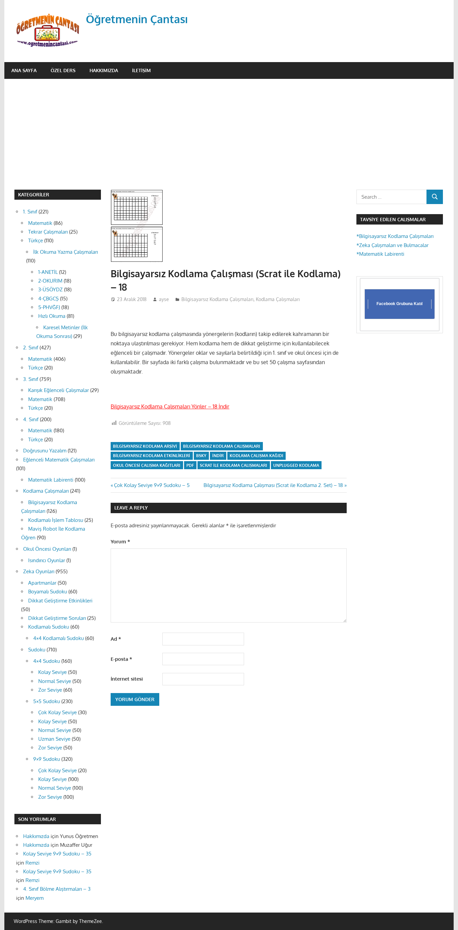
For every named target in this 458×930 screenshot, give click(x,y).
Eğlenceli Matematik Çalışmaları (59, 459)
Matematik (40, 223)
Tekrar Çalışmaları (48, 232)
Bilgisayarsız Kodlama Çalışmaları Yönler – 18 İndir (170, 406)
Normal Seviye (54, 681)
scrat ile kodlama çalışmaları (233, 465)
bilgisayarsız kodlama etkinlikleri (151, 455)
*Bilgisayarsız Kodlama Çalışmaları (395, 236)
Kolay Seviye (52, 672)
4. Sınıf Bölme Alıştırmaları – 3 (57, 889)
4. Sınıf (31, 419)
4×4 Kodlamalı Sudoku (58, 638)
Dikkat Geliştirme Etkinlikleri (60, 600)
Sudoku (36, 649)
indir (218, 455)
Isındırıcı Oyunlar (46, 560)
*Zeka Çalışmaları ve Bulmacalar (392, 245)
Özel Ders (63, 70)
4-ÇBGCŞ (48, 298)
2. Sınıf (30, 347)
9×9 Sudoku (46, 759)
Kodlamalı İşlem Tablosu (55, 520)
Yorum (120, 541)
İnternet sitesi (127, 679)
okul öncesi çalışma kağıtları (146, 465)
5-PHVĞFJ (49, 307)
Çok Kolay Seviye (57, 712)
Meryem (34, 898)
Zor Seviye (50, 690)
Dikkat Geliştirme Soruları (57, 618)
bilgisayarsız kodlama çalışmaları (221, 446)
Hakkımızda (104, 70)
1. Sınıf (30, 211)
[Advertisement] (229, 129)
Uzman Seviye (54, 739)
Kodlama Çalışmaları (278, 299)
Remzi (32, 863)
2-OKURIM (50, 281)
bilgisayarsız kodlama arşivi (145, 446)
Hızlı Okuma (51, 316)
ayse (164, 299)
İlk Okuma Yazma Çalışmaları (65, 252)
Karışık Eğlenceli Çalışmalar (58, 390)
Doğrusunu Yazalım (44, 450)
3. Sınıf (30, 379)
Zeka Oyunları (38, 571)
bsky (201, 455)
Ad (116, 639)
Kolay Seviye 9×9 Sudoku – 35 (57, 853)
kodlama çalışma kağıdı (256, 455)
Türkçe (35, 240)
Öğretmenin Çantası (137, 19)
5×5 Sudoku (46, 701)
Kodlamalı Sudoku (48, 627)
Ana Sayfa (24, 70)
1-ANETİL (48, 272)
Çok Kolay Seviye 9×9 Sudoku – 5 (152, 485)
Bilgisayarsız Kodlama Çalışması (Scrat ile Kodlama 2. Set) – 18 (273, 485)
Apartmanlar (42, 583)
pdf (190, 465)
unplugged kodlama (296, 465)
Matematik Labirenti (50, 480)
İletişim (141, 70)
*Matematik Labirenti (380, 254)
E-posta (121, 659)
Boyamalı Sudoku (47, 591)
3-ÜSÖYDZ (50, 289)
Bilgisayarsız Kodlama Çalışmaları (217, 299)
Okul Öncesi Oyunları (47, 549)
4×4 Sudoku (46, 661)
